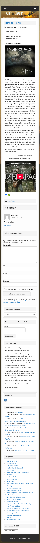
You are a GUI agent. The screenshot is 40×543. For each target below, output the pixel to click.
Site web (6, 281)
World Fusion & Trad (13, 519)
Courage (27, 538)
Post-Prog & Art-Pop (13, 506)
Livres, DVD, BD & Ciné (14, 488)
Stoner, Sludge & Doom (14, 515)
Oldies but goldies (12, 501)
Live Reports (11, 486)
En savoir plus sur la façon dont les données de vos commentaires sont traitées (19, 301)
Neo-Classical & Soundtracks (16, 497)
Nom (5, 265)
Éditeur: (8, 36)
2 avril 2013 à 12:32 (17, 217)
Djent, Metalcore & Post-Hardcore (18, 472)
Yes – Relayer (19, 412)
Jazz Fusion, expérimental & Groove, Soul (20, 483)
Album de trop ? (11, 463)
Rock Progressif (12, 201)
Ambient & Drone (12, 466)
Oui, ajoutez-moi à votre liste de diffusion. (19, 289)
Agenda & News (12, 461)
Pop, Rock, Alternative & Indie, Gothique (19, 504)
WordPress (19, 538)
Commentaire (8, 245)
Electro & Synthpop (13, 477)
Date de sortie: (10, 38)
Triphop (9, 517)
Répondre (7, 225)
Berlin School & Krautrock (15, 468)
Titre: (7, 31)
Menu (6, 8)
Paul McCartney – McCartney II (24, 450)
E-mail (5, 273)
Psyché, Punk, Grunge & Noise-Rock (18, 510)
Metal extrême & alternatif (15, 490)
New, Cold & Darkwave (14, 499)
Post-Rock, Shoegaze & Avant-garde (18, 508)
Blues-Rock (10, 470)
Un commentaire (22, 27)
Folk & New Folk (12, 479)
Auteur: (8, 34)
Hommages (10, 481)
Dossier (9, 474)
